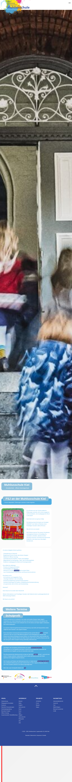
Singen (37, 707)
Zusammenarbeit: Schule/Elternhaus (9, 715)
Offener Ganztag (5, 713)
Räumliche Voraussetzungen (7, 707)
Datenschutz (33, 735)
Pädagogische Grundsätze (7, 703)
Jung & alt (55, 703)
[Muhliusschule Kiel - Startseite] (36, 4)
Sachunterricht (22, 707)
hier (25, 668)
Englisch (36, 654)
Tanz (54, 705)
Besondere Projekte (5, 711)
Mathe (20, 703)
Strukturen (3, 705)
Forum (37, 703)
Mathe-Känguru (56, 707)
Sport (20, 713)
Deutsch (20, 701)
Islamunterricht (22, 716)
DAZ (20, 720)
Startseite (27, 735)
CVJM (54, 711)
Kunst (20, 711)
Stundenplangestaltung (6, 709)
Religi (20, 715)
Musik (41, 632)
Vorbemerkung (4, 701)
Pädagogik (16, 570)
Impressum (39, 735)
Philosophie (21, 718)
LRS (20, 722)
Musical (37, 705)
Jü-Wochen (38, 701)
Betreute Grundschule (58, 709)
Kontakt (44, 735)
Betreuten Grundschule (43, 661)
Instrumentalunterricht (36, 647)
